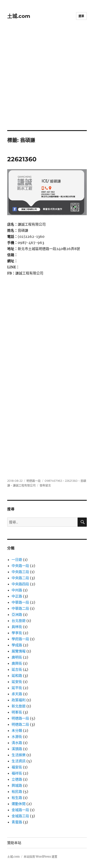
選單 (81, 16)
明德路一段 (33, 480)
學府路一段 (20, 639)
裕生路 (17, 797)
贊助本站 (14, 843)
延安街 (17, 681)
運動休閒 (19, 804)
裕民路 (17, 791)
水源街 (17, 736)
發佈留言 (45, 485)
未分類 (17, 730)
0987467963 (53, 480)
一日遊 (17, 559)
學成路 (17, 645)
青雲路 (17, 822)
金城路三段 (20, 816)
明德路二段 (20, 724)
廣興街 (17, 663)
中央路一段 (20, 566)
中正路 (17, 596)
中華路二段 (20, 608)
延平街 (17, 688)
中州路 (17, 590)
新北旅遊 (19, 706)
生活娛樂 (19, 755)
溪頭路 (17, 749)
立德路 (17, 779)
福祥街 (17, 773)
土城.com (18, 16)
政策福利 (19, 700)
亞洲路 (17, 614)
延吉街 (17, 669)
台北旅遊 (19, 620)
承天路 (17, 694)
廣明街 (17, 657)
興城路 (17, 785)
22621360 (22, 159)
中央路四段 (20, 584)
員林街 (17, 627)
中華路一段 (20, 602)
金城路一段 (20, 810)
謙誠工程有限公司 (24, 485)
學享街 (17, 633)
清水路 (17, 743)
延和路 (17, 675)
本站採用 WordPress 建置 (40, 856)
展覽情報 (19, 651)
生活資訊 (19, 761)
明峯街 (17, 712)
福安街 (17, 767)
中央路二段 (20, 578)
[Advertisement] (47, 81)
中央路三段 (20, 572)
